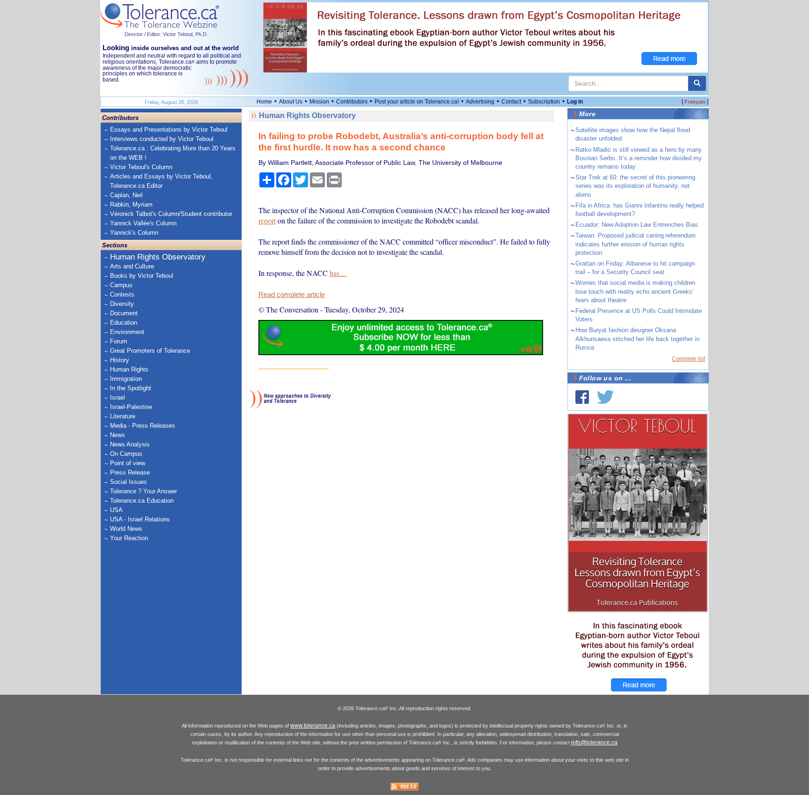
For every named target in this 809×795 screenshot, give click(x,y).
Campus (121, 285)
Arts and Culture (132, 266)
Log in (575, 101)
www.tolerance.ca (312, 725)
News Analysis (130, 444)
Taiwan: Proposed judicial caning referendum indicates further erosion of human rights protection (635, 244)
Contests (122, 294)
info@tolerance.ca (594, 742)
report (267, 220)
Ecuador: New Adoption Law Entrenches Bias (636, 224)
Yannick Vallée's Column (143, 223)
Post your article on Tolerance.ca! (417, 101)
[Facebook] (582, 397)
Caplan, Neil (126, 195)
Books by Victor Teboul (141, 275)
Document (124, 313)
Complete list (688, 359)
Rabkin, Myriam (131, 204)
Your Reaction (129, 538)
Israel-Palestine (131, 406)
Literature (122, 416)
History (119, 360)
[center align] (697, 83)
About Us (290, 101)
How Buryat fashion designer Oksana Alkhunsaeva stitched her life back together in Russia (637, 338)
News (117, 434)
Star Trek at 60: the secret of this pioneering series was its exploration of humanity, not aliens (635, 186)
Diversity (122, 303)
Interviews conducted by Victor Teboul (161, 138)
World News (126, 528)
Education (123, 322)
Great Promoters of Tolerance (150, 350)
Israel (117, 397)
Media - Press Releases (142, 425)
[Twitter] (605, 397)
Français (695, 101)
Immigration (126, 378)
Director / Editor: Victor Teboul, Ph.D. (166, 34)
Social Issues (128, 481)
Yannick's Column (134, 232)
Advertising (480, 101)
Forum (118, 341)
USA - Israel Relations (140, 519)
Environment (127, 331)
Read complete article (291, 294)
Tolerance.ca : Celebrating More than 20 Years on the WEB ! (172, 153)
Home (264, 101)
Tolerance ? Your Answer (143, 491)
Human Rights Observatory (158, 257)
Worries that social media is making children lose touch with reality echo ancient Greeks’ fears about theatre (635, 291)
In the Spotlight (130, 388)
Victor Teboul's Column (141, 167)
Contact (511, 101)
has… (338, 273)
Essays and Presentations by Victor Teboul (169, 129)
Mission (319, 101)
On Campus (126, 453)
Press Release (130, 472)
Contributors (352, 101)
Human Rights (129, 369)
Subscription (544, 101)
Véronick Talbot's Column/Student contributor (171, 213)
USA (116, 509)
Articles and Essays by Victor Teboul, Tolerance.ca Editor (161, 181)
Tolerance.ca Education (142, 500)
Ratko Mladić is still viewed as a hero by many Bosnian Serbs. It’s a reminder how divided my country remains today (638, 158)
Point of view (127, 463)
